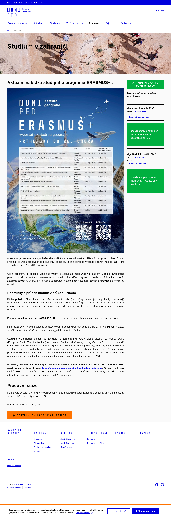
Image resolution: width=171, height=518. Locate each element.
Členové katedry (41, 443)
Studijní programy (67, 443)
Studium (66, 433)
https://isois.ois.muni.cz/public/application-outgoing (72, 368)
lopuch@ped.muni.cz (139, 117)
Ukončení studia (67, 447)
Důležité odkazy (14, 466)
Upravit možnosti (83, 513)
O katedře (38, 439)
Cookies (27, 488)
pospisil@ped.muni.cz (139, 163)
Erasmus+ (120, 433)
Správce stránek (14, 488)
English (160, 10)
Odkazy (12, 459)
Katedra (40, 433)
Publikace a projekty (42, 447)
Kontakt (37, 451)
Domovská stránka (14, 431)
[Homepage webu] (19, 12)
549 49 (140, 111)
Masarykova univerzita (23, 484)
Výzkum (145, 433)
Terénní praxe (98, 433)
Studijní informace (68, 439)
